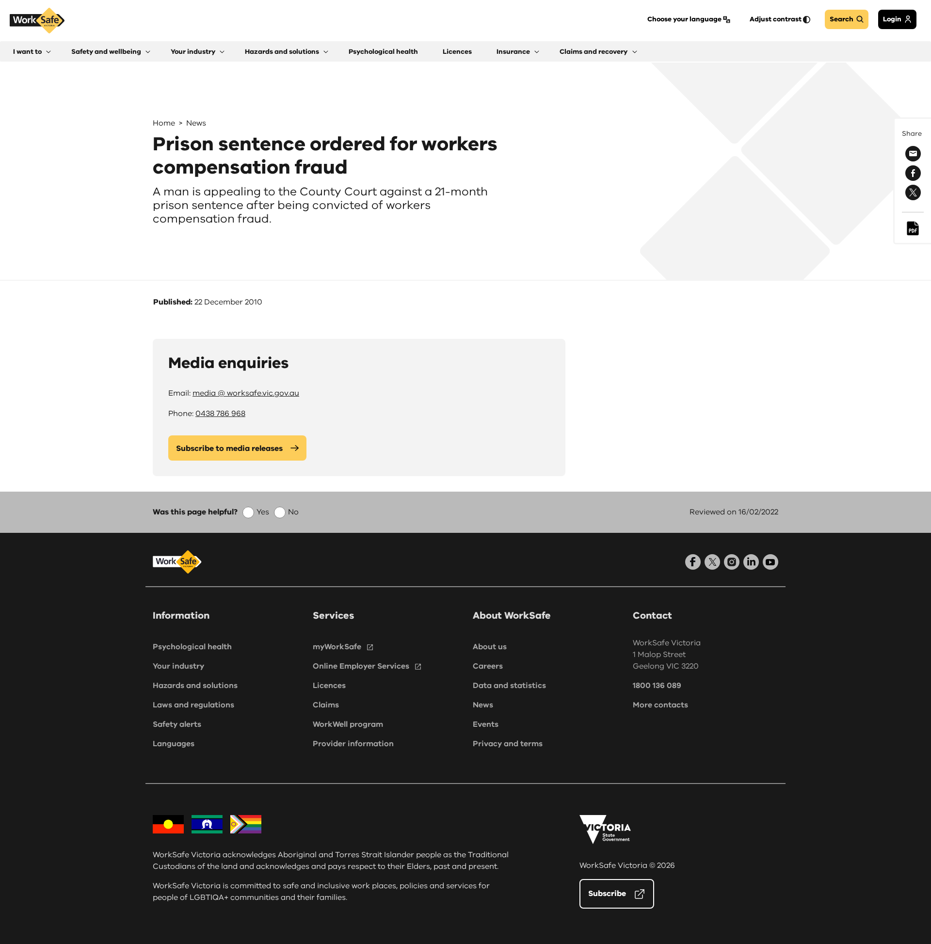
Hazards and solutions (195, 685)
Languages (173, 743)
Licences (329, 685)
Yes (263, 512)
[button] (32, 51)
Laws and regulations (193, 705)
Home (164, 123)
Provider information (353, 743)
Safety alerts (177, 724)
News (196, 123)
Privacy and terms (508, 743)
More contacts (660, 705)
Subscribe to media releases (229, 448)
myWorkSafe (337, 646)
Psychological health (192, 646)
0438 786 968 (220, 413)
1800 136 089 (657, 685)
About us (490, 646)
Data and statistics (509, 685)
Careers (488, 666)
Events (485, 724)
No (293, 512)
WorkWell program (348, 724)
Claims (326, 705)
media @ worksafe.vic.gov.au (246, 393)
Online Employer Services (361, 666)
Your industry (178, 666)
